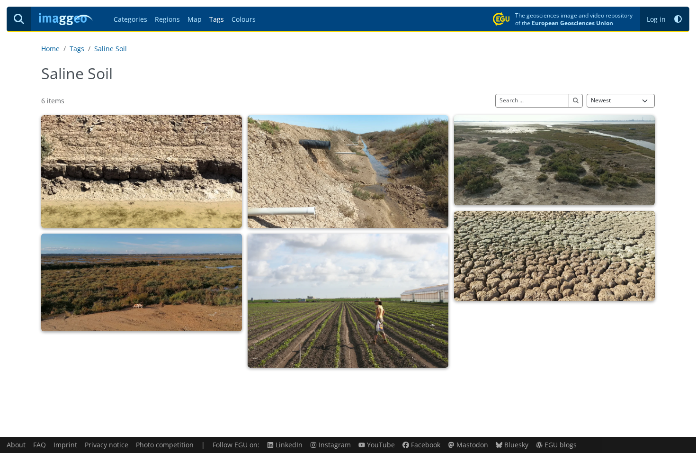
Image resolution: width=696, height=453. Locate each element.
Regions (167, 19)
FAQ (39, 444)
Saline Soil (110, 48)
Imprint (65, 444)
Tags (216, 19)
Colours (244, 19)
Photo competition (165, 444)
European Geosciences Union (572, 23)
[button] (678, 19)
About (16, 444)
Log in (656, 19)
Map (194, 19)
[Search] (19, 19)
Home (50, 48)
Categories (130, 19)
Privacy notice (106, 444)
